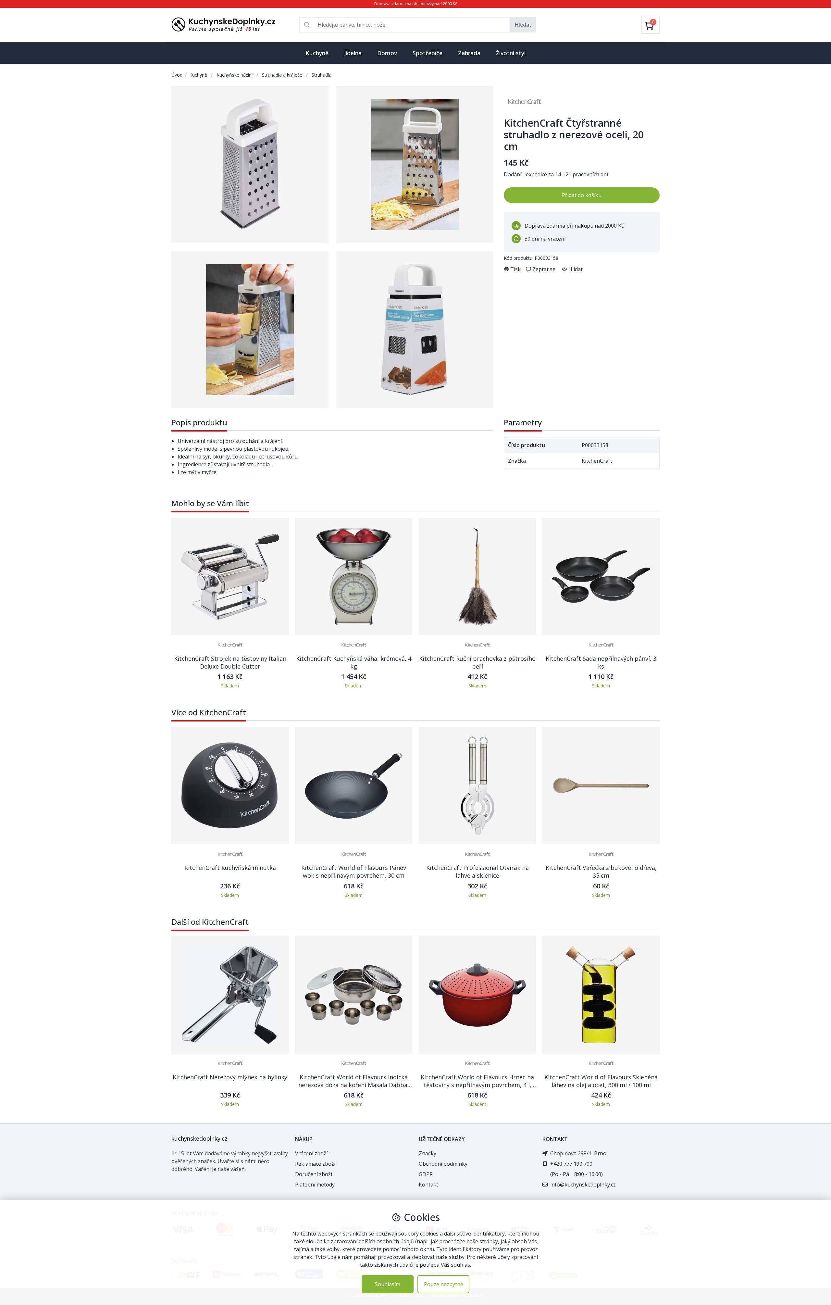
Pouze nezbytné (443, 1284)
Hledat (523, 24)
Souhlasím (387, 1284)
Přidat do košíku (582, 195)
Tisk (515, 269)
